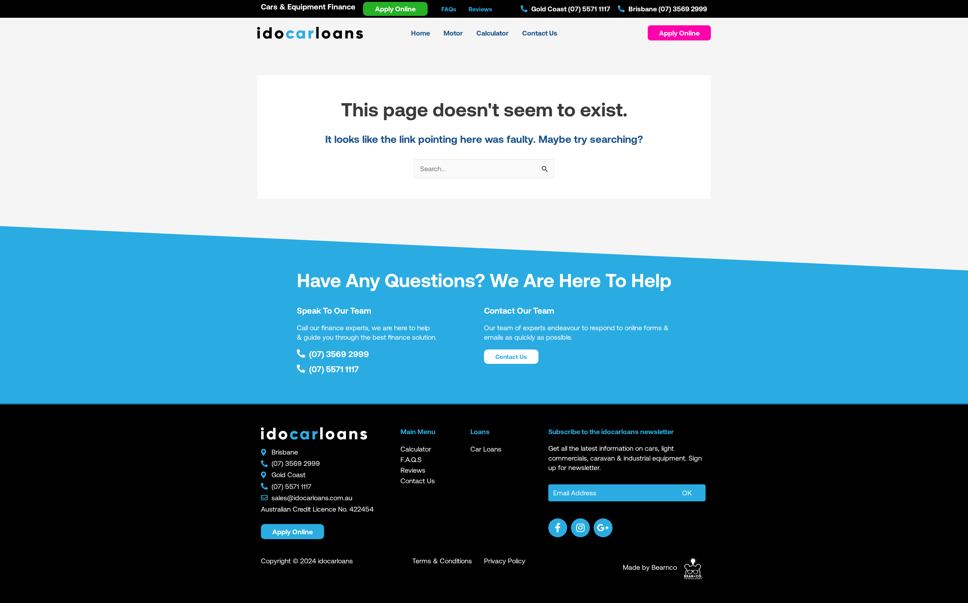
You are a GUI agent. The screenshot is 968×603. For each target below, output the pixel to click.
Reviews (412, 470)
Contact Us (417, 480)
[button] (679, 32)
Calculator (415, 449)
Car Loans (485, 449)
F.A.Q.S (411, 459)
